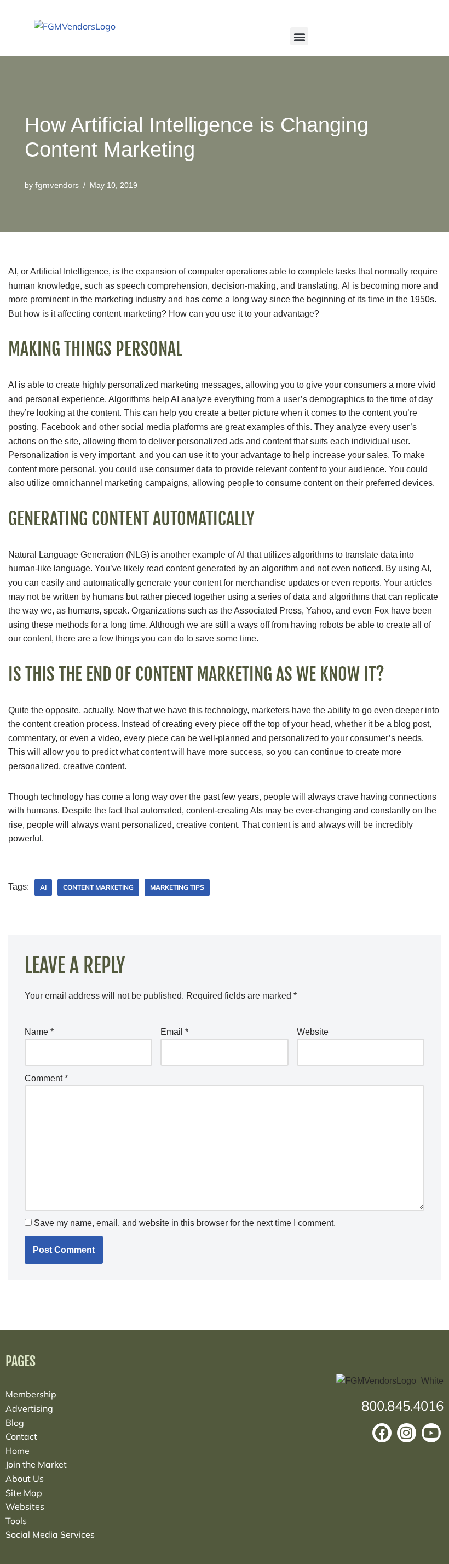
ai (43, 887)
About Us (24, 1478)
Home (17, 1450)
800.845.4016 (402, 1405)
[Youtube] (431, 1432)
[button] (299, 36)
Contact (21, 1436)
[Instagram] (406, 1432)
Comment (46, 1078)
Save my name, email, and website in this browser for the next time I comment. (185, 1223)
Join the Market (36, 1464)
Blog (14, 1422)
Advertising (29, 1408)
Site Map (23, 1492)
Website (313, 1031)
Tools (16, 1520)
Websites (24, 1506)
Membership (30, 1394)
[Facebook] (382, 1432)
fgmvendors (57, 185)
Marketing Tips (177, 887)
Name (39, 1031)
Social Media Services (50, 1534)
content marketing (98, 887)
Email (174, 1031)
